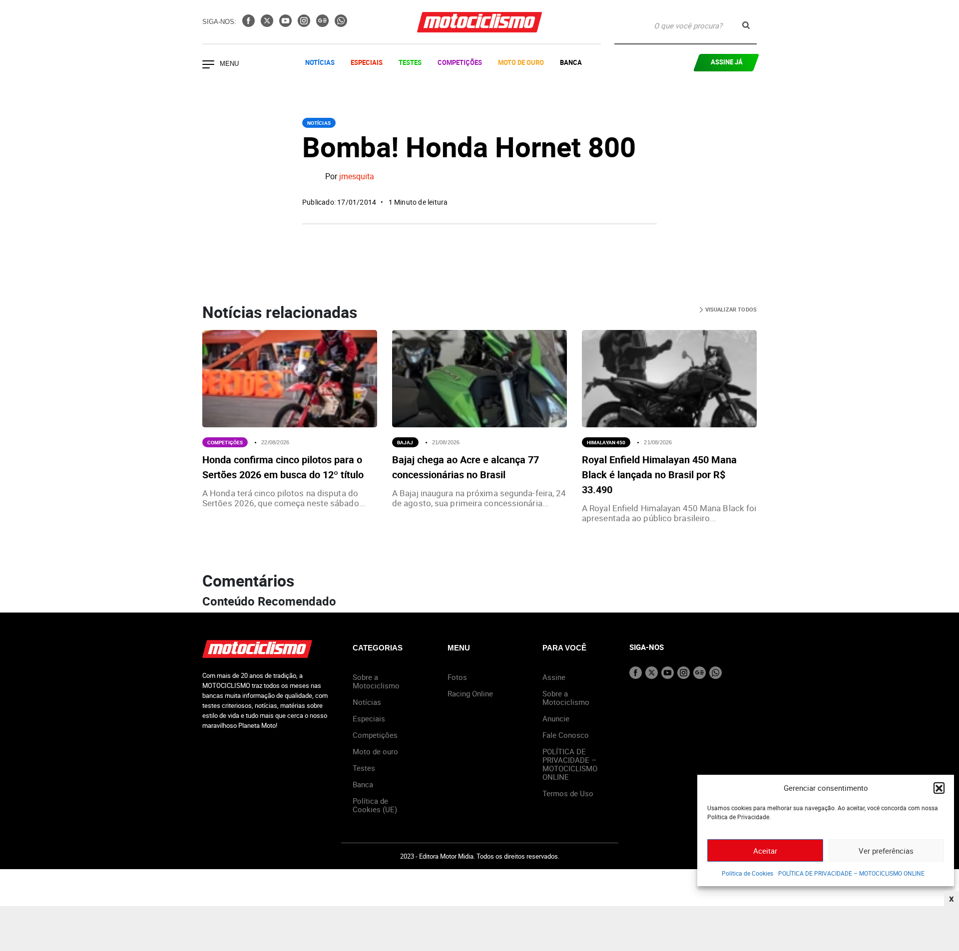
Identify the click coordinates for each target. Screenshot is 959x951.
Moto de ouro (375, 751)
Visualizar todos (730, 309)
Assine (553, 677)
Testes (410, 62)
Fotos (457, 677)
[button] (939, 788)
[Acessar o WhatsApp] (341, 23)
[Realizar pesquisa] (746, 25)
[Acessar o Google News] (323, 23)
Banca (571, 62)
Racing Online (470, 693)
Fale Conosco (565, 735)
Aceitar (765, 851)
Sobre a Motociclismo (376, 681)
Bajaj (405, 442)
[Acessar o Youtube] (286, 23)
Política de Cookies (747, 873)
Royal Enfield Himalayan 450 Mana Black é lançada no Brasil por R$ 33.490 (659, 474)
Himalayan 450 (606, 442)
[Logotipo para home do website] (479, 22)
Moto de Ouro (521, 62)
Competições (460, 62)
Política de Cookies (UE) (375, 805)
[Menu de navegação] (208, 65)
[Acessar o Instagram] (305, 23)
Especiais (367, 62)
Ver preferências (886, 851)
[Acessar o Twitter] (268, 23)
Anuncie (555, 718)
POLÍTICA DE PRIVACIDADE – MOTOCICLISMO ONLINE (851, 873)
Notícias (320, 62)
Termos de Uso (567, 793)
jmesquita (356, 176)
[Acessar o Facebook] (249, 23)
